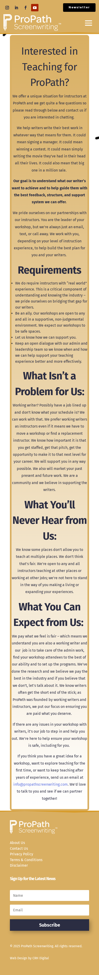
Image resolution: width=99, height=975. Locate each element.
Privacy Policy (21, 854)
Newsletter (79, 7)
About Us (17, 843)
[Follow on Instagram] (7, 7)
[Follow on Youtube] (34, 7)
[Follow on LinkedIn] (16, 7)
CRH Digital (40, 958)
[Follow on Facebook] (25, 7)
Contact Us (19, 848)
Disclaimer (19, 865)
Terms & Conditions (26, 860)
